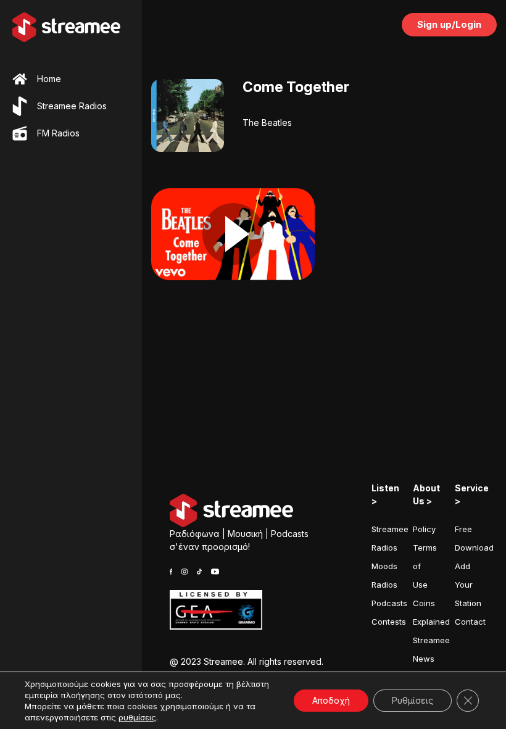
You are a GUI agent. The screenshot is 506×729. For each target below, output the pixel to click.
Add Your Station (468, 584)
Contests (388, 622)
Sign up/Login (449, 24)
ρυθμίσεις (137, 717)
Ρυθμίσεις (412, 700)
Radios (384, 584)
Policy (424, 529)
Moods (384, 566)
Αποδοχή (331, 700)
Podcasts (389, 603)
